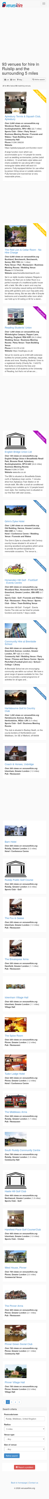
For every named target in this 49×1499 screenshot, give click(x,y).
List (7, 79)
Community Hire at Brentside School (20, 643)
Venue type (9, 1434)
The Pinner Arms (14, 1305)
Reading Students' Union (18, 327)
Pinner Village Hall (15, 1382)
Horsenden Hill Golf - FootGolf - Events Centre (21, 581)
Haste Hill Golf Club (15, 1191)
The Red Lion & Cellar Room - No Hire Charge (23, 251)
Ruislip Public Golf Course (19, 879)
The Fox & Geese (14, 918)
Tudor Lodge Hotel (15, 1073)
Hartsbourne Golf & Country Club (20, 709)
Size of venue (10, 1444)
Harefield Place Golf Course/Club (23, 1229)
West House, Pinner (15, 1267)
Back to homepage (19, 1482)
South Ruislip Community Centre (22, 1150)
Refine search (39, 79)
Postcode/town (11, 1414)
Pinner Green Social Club (18, 1344)
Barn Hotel (10, 841)
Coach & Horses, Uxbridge (19, 764)
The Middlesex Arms (16, 1112)
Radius (7, 1424)
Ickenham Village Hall (16, 997)
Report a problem (25, 1467)
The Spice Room (14, 1035)
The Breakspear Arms (17, 959)
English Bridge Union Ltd (18, 451)
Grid (14, 79)
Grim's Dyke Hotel (14, 521)
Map (20, 79)
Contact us (33, 1482)
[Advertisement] (24, 34)
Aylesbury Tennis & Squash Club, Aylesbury (23, 117)
